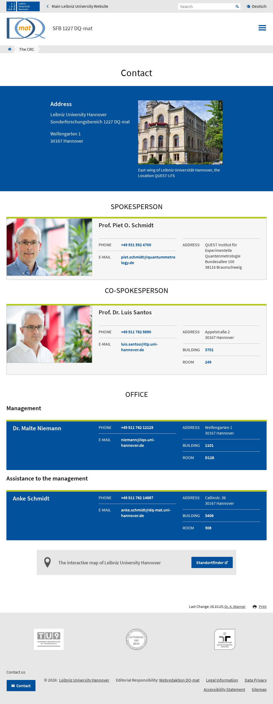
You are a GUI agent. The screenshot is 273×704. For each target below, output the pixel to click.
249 (208, 362)
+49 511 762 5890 (136, 331)
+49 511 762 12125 (137, 427)
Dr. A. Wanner (235, 606)
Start (237, 6)
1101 (209, 445)
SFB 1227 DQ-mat (73, 28)
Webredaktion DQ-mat (179, 680)
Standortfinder (210, 562)
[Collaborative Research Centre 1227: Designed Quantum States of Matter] (8, 49)
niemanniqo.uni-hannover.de (138, 442)
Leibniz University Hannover (84, 680)
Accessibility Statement (224, 689)
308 (208, 527)
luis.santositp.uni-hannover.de (139, 346)
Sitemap (259, 689)
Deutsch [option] (259, 6)
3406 (209, 515)
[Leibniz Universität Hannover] (23, 6)
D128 (209, 457)
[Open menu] (262, 29)
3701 (209, 349)
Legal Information (222, 680)
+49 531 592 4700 (136, 244)
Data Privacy (256, 680)
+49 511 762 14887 (137, 497)
